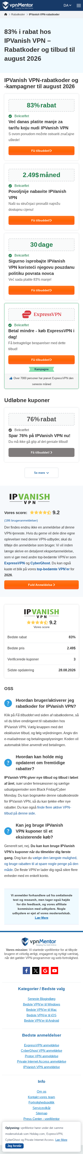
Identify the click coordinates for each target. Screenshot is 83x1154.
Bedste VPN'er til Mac (41, 1009)
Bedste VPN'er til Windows (41, 1004)
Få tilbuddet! (40, 150)
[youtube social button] (54, 970)
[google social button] (45, 970)
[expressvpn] (41, 346)
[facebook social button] (26, 970)
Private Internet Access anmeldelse (41, 1061)
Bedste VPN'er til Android (41, 1020)
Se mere (39, 472)
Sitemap (41, 1113)
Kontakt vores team (41, 1097)
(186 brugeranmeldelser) (21, 520)
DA (66, 5)
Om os (41, 1091)
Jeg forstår (14, 1145)
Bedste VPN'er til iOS (41, 1015)
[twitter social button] (35, 970)
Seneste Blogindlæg (41, 999)
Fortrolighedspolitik (41, 1102)
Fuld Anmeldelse (40, 584)
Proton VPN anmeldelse (41, 1056)
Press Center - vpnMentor (41, 1119)
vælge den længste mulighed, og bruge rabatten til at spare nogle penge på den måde (41, 864)
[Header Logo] (17, 5)
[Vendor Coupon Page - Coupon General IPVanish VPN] (41, 127)
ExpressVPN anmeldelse (41, 1045)
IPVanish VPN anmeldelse (41, 1067)
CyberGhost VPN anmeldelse (41, 1050)
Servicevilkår (42, 1108)
